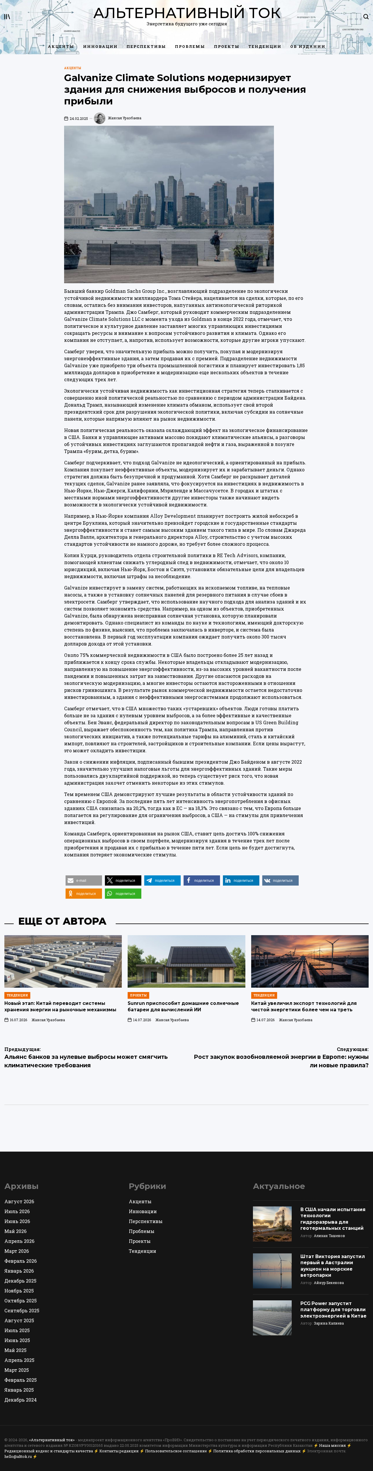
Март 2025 (16, 1370)
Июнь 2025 (17, 1340)
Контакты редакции (119, 1451)
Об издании (308, 46)
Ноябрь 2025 (19, 1291)
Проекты (227, 46)
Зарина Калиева (329, 1323)
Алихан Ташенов (329, 1235)
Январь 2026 (19, 1271)
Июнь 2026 (17, 1221)
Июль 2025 (17, 1330)
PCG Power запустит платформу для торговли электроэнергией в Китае (333, 1310)
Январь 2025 (19, 1390)
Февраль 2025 (20, 1380)
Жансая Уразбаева (124, 118)
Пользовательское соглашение (176, 1451)
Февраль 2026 (20, 1261)
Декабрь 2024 (20, 1400)
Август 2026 (19, 1201)
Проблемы (190, 46)
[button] (84, 880)
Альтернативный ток (187, 13)
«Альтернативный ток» (52, 1439)
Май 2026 (15, 1231)
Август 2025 (19, 1320)
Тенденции (264, 46)
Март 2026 (16, 1251)
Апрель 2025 (19, 1360)
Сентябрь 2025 (21, 1310)
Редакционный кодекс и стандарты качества (48, 1451)
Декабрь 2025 (20, 1281)
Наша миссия (332, 1445)
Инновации (100, 46)
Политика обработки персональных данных (257, 1451)
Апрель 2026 (19, 1241)
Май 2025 (15, 1350)
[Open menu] (7, 16)
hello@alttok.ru (18, 1456)
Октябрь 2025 (20, 1300)
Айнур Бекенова (329, 1282)
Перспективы (146, 46)
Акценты (61, 46)
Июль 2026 (17, 1211)
